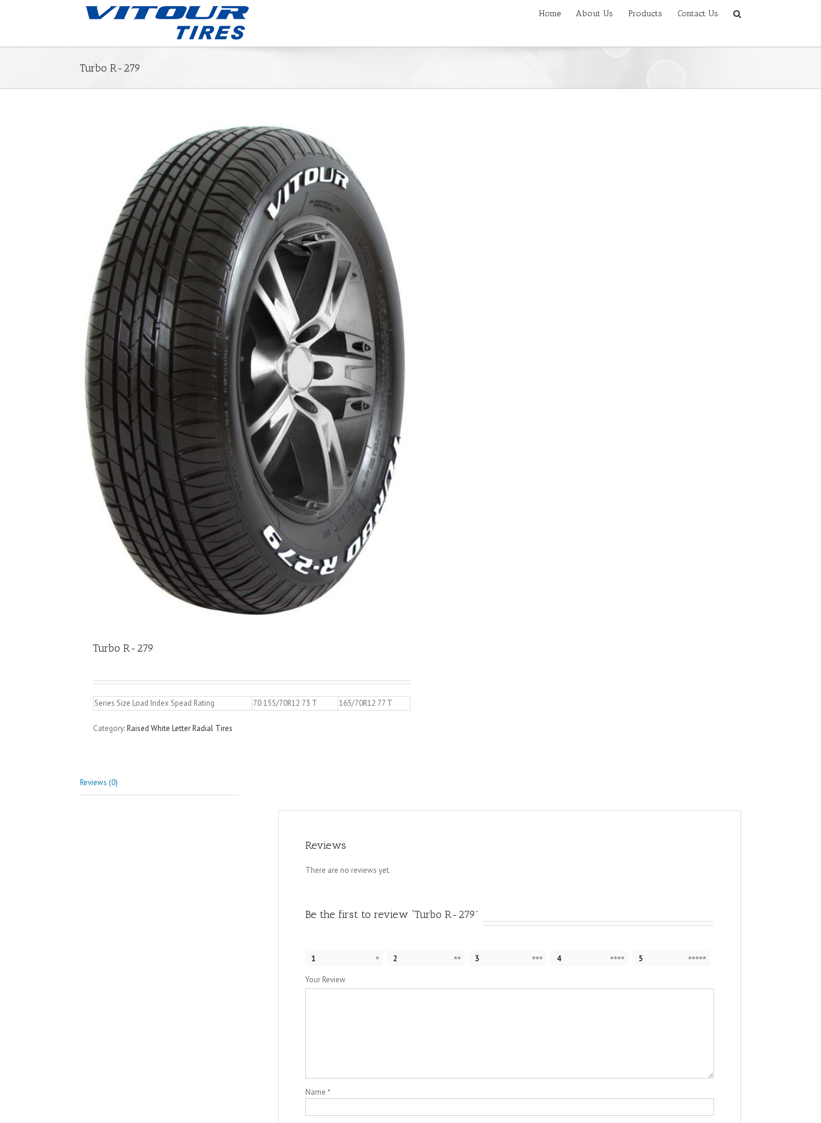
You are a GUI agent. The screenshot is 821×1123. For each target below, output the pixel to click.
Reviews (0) (99, 782)
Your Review (325, 980)
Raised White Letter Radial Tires (180, 728)
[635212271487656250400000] (245, 370)
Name (317, 1092)
